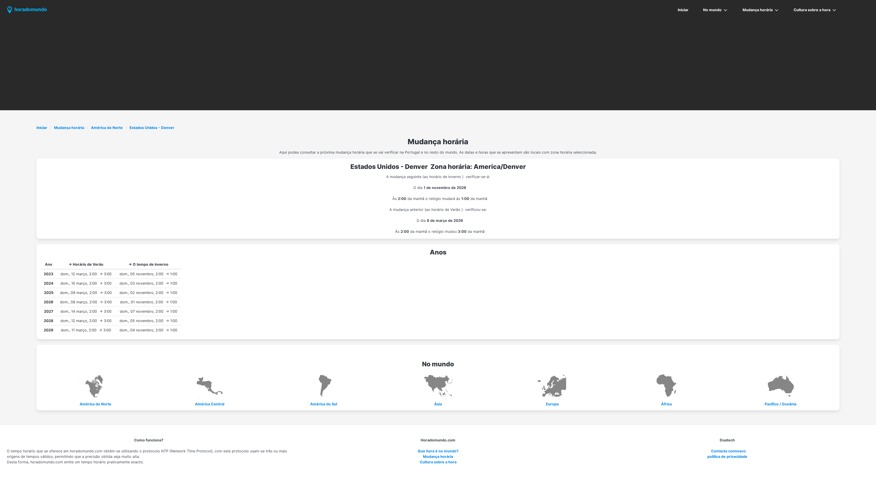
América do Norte (107, 127)
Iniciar (683, 10)
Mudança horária (758, 10)
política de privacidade (727, 456)
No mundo (712, 10)
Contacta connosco (728, 451)
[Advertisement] (438, 54)
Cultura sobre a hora (812, 10)
